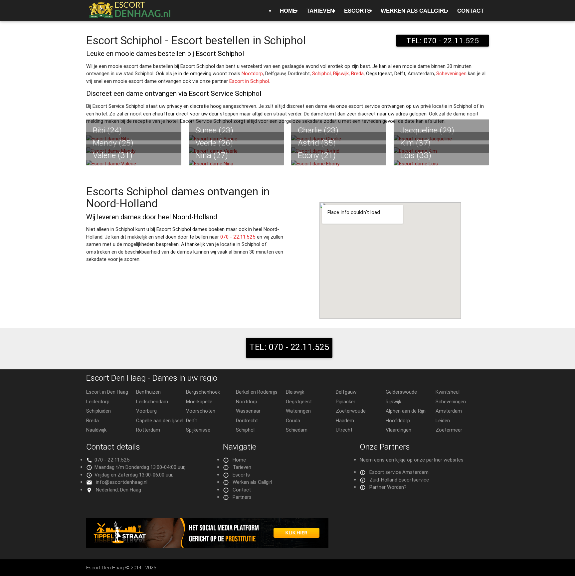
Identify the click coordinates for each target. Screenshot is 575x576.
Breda (357, 73)
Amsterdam (449, 411)
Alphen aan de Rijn (406, 411)
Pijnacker (345, 401)
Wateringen (298, 411)
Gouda (293, 420)
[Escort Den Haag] (129, 13)
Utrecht (344, 430)
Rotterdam (148, 430)
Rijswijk (341, 73)
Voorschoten (200, 411)
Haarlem (345, 420)
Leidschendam (152, 401)
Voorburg (146, 411)
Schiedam (296, 430)
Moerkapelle (199, 401)
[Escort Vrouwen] (287, 533)
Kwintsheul (448, 392)
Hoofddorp (398, 420)
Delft (191, 420)
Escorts (357, 11)
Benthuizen (148, 392)
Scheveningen (451, 73)
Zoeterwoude (351, 411)
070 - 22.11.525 (238, 237)
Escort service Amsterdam (399, 472)
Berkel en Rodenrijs (257, 392)
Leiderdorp (97, 401)
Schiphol (321, 73)
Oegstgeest (299, 401)
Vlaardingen (398, 430)
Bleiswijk (295, 392)
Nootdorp (252, 73)
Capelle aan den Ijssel (159, 420)
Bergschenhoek (203, 392)
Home (288, 11)
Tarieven (320, 11)
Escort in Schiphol (249, 81)
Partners (242, 497)
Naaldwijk (96, 430)
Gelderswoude (401, 392)
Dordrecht (247, 420)
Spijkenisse (198, 430)
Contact (470, 11)
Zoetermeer (449, 430)
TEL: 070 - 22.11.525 (442, 40)
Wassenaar (248, 411)
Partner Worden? (388, 487)
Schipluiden (98, 411)
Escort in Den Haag (107, 392)
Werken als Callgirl (414, 11)
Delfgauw (346, 392)
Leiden (443, 420)
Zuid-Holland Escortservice (399, 480)
